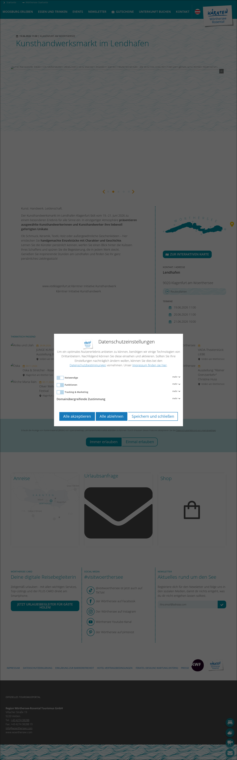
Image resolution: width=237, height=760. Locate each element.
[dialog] (118, 380)
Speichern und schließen (153, 416)
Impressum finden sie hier (149, 365)
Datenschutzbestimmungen (88, 365)
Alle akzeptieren (77, 416)
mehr (175, 377)
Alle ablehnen (111, 416)
